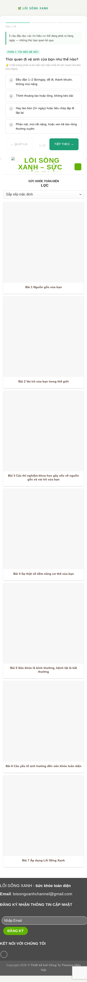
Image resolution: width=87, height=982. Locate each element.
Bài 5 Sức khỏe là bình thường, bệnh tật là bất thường (43, 669)
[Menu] (5, 167)
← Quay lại (18, 144)
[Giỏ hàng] (78, 166)
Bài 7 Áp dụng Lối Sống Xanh (43, 860)
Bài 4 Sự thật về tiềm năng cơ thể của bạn (43, 573)
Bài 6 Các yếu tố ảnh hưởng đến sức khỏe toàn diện (44, 766)
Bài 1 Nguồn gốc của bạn (43, 287)
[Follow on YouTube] (3, 954)
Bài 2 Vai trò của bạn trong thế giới (43, 381)
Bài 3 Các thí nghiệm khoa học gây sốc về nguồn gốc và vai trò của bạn (43, 477)
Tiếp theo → (64, 144)
